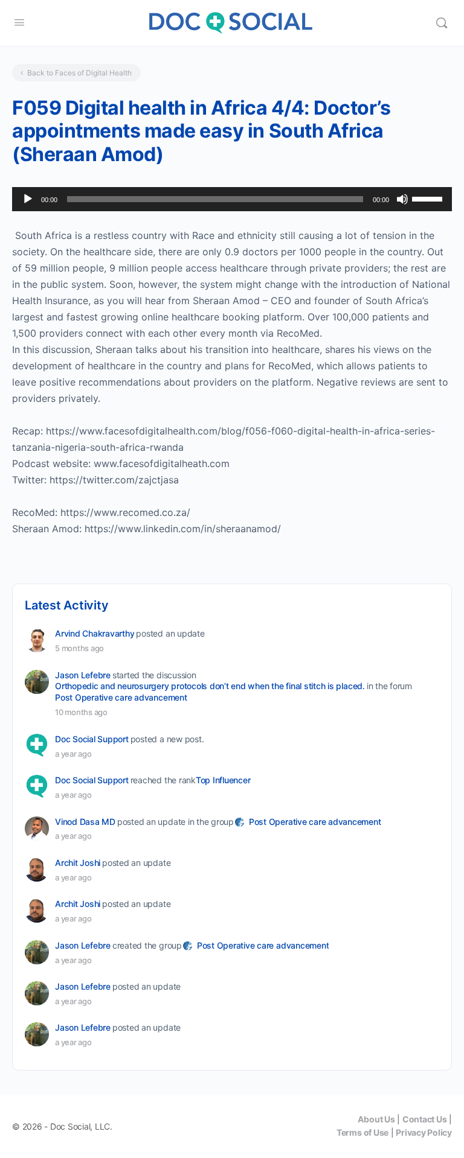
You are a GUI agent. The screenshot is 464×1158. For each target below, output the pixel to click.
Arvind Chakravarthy (94, 633)
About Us (376, 1119)
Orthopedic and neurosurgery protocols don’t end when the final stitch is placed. (210, 686)
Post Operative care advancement (121, 697)
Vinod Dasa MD (85, 821)
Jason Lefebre (83, 675)
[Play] (28, 199)
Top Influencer (223, 780)
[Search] (441, 23)
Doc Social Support (92, 739)
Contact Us (424, 1119)
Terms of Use (362, 1132)
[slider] (429, 198)
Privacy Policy (424, 1132)
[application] (232, 199)
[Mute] (402, 199)
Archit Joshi (77, 862)
